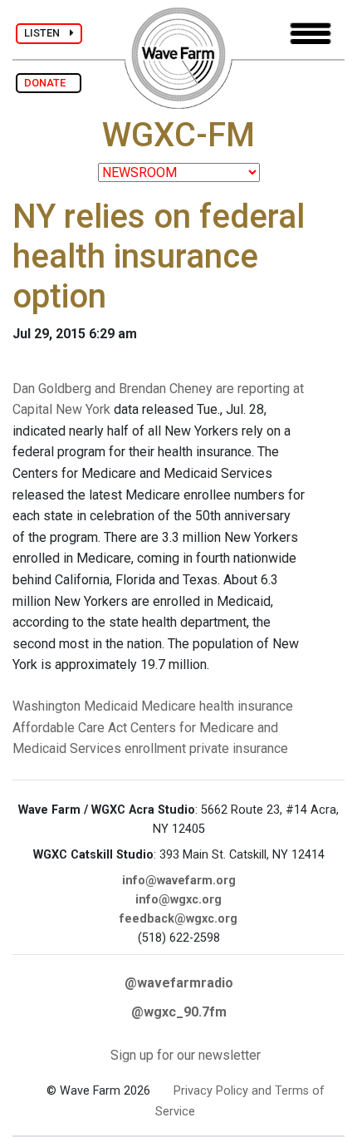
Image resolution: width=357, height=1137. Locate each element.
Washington (46, 706)
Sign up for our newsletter (185, 1055)
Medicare (168, 706)
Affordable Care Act (69, 728)
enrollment (155, 748)
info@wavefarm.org (179, 881)
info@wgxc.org (178, 900)
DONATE (48, 82)
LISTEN (47, 33)
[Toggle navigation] (310, 33)
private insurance (238, 748)
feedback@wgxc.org (178, 919)
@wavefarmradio (179, 983)
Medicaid (111, 706)
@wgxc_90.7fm (179, 1012)
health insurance (246, 706)
